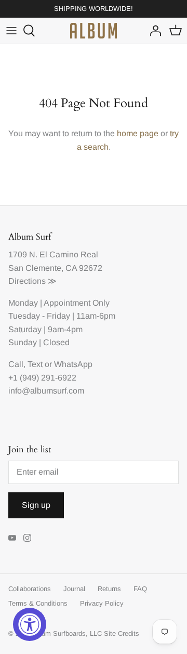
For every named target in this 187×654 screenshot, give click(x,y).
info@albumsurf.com (46, 390)
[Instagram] (27, 538)
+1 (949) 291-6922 (42, 377)
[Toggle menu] (11, 30)
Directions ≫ (32, 281)
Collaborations (29, 589)
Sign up (36, 505)
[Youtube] (12, 538)
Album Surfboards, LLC (67, 633)
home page (137, 133)
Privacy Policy (102, 603)
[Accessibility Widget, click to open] (29, 624)
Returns (109, 589)
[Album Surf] (93, 30)
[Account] (152, 30)
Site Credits (121, 633)
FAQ (140, 589)
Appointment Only (77, 302)
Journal (74, 589)
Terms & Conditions (38, 603)
